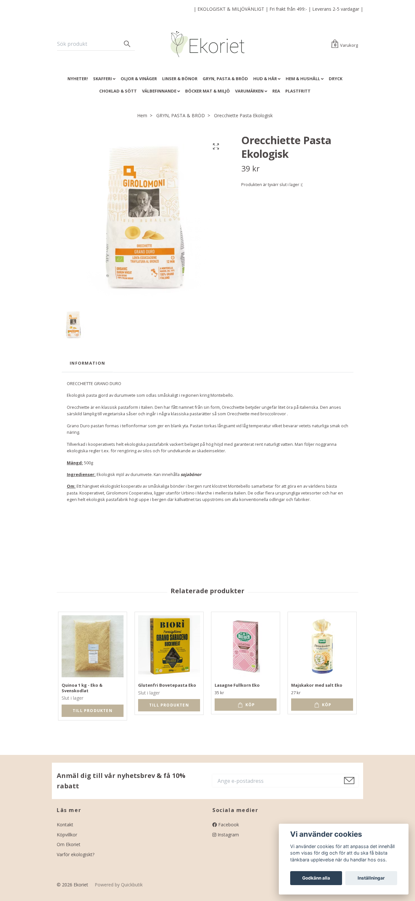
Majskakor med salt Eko (316, 685)
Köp (249, 704)
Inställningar (371, 878)
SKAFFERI (102, 78)
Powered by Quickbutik (119, 885)
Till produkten (93, 710)
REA (276, 91)
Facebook (228, 824)
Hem (142, 115)
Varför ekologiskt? (75, 854)
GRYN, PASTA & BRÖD (225, 78)
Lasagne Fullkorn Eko (237, 685)
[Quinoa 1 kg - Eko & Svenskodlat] (93, 646)
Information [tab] (87, 363)
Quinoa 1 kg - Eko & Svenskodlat (82, 688)
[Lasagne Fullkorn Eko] (246, 646)
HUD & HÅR (265, 78)
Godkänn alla (316, 878)
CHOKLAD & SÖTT (118, 91)
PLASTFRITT (298, 91)
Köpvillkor (67, 835)
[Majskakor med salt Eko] (322, 646)
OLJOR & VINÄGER (139, 78)
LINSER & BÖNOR (179, 78)
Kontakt (65, 824)
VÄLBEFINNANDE (159, 91)
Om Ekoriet (68, 844)
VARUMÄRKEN (249, 91)
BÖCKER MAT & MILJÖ (207, 91)
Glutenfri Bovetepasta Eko (167, 685)
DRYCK (335, 78)
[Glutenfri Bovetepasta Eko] (169, 646)
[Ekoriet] (208, 44)
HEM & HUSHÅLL (303, 78)
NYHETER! (77, 78)
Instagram (227, 835)
